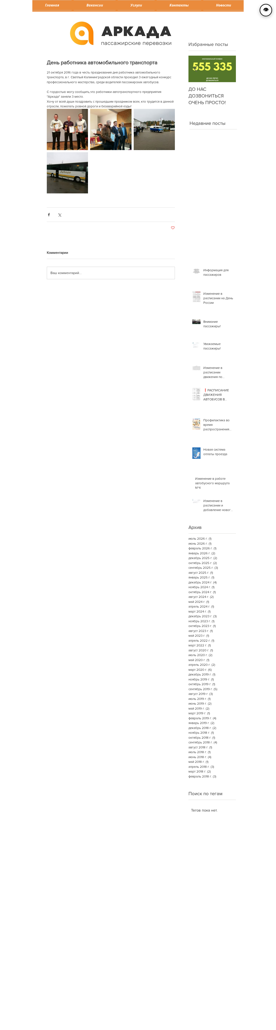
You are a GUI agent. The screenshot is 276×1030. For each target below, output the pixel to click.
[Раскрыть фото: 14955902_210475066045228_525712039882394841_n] (67, 129)
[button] (136, 5)
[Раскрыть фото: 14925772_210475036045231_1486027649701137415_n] (154, 129)
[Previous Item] (195, 69)
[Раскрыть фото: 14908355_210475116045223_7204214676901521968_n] (110, 129)
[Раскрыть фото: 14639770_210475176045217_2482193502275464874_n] (67, 172)
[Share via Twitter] (59, 215)
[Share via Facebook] (49, 215)
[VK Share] (119, 822)
